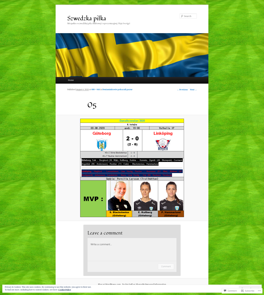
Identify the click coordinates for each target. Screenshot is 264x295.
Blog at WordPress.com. (109, 284)
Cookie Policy (64, 289)
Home (71, 80)
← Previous (182, 89)
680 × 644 (95, 89)
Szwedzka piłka (86, 18)
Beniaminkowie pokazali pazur (118, 89)
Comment (166, 266)
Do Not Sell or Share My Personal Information (144, 284)
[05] (132, 168)
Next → (193, 89)
